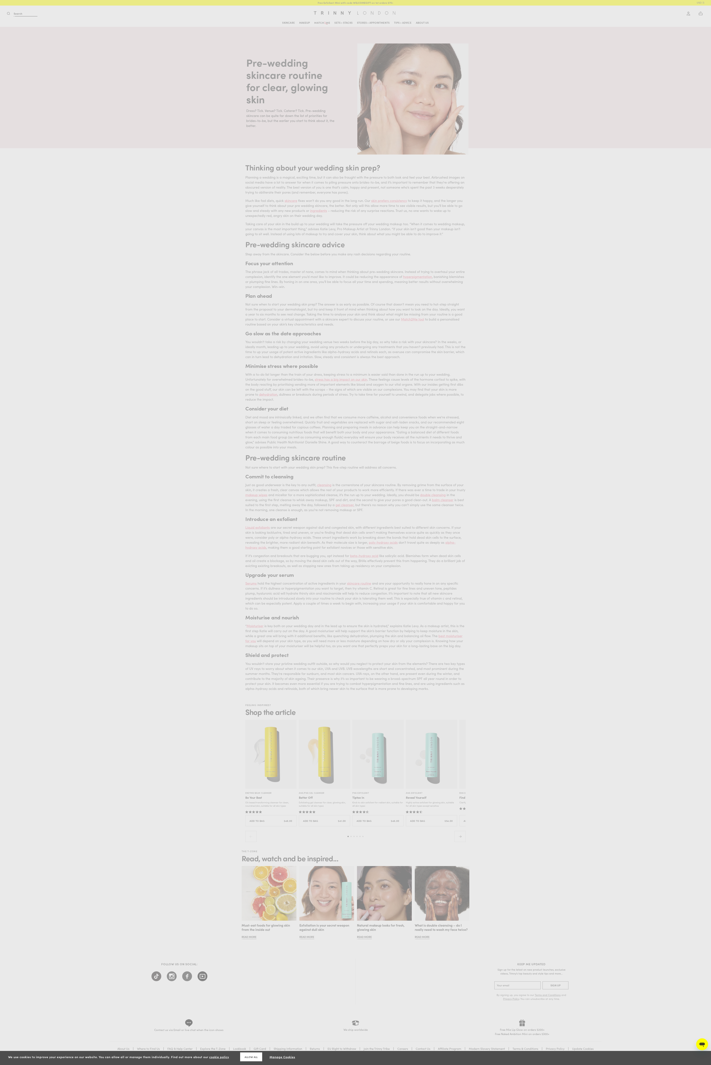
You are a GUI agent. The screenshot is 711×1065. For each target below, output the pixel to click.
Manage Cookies (282, 1057)
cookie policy (219, 1057)
